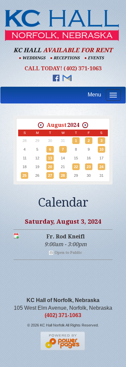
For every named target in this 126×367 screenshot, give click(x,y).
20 (50, 167)
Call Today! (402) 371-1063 (63, 68)
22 (76, 167)
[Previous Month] (41, 125)
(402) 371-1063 (63, 315)
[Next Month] (85, 125)
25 (25, 175)
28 (63, 175)
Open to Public (68, 252)
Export (16, 235)
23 (89, 167)
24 (101, 167)
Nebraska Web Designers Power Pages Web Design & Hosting (63, 341)
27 (50, 175)
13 (50, 158)
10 (101, 149)
